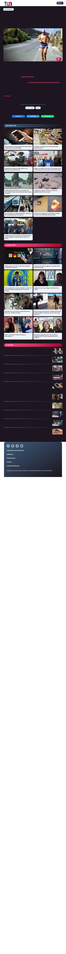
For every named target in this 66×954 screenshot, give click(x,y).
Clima (38, 108)
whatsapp (47, 116)
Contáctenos (11, 458)
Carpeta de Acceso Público (15, 450)
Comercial (10, 454)
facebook (18, 116)
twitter (33, 116)
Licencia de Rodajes (13, 466)
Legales (9, 462)
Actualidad (9, 9)
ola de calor (30, 108)
